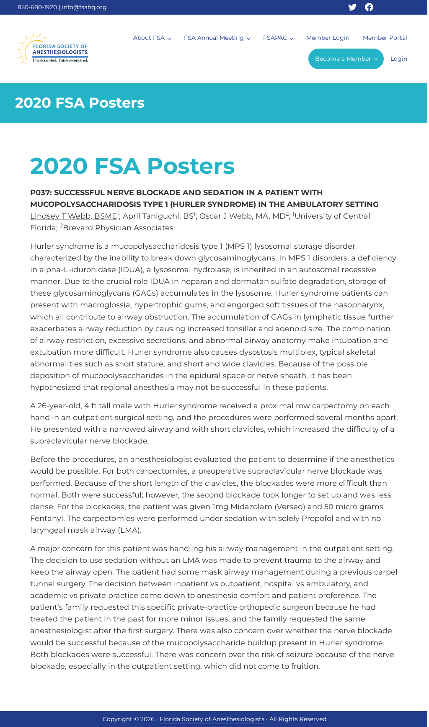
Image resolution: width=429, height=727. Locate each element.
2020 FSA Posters (132, 165)
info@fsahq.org (84, 7)
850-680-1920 (37, 7)
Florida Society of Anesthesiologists (212, 719)
